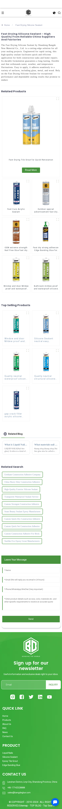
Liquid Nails (7, 753)
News (5, 732)
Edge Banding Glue (11, 765)
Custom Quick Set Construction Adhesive (22, 526)
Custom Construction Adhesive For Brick (21, 534)
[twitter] (31, 697)
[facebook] (21, 697)
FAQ (4, 728)
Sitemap (23, 805)
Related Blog (15, 433)
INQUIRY (53, 684)
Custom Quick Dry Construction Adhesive (22, 519)
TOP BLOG (36, 805)
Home (7, 25)
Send (30, 619)
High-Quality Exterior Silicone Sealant (21, 489)
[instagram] (12, 697)
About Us (6, 724)
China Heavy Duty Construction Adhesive (22, 482)
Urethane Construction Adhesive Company (22, 474)
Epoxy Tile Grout (10, 761)
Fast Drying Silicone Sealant (28, 25)
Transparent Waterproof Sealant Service (21, 497)
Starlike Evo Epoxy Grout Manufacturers (22, 541)
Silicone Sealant (10, 757)
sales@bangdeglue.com (19, 792)
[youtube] (49, 697)
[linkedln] (40, 697)
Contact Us (7, 736)
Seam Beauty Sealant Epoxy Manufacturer (22, 511)
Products (6, 720)
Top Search (49, 805)
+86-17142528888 (16, 787)
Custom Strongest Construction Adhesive (21, 504)
